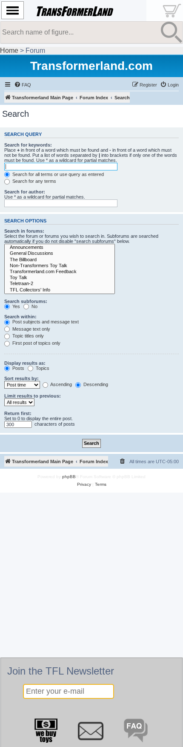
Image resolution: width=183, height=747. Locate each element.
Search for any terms (33, 181)
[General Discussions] (59, 254)
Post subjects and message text (45, 321)
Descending (95, 384)
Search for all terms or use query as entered (57, 174)
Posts (17, 368)
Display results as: (25, 363)
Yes (15, 306)
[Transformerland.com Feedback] (59, 272)
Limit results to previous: (32, 395)
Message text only (30, 329)
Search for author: (24, 191)
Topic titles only (27, 335)
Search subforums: (25, 301)
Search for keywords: (28, 144)
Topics (41, 368)
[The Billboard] (59, 260)
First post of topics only (35, 343)
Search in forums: (24, 231)
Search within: (20, 316)
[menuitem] (22, 85)
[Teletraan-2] (59, 284)
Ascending (60, 384)
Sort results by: (21, 378)
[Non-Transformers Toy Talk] (59, 266)
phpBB (69, 476)
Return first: (17, 413)
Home (9, 50)
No (33, 306)
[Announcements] (59, 248)
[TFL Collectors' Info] (59, 290)
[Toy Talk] (59, 278)
